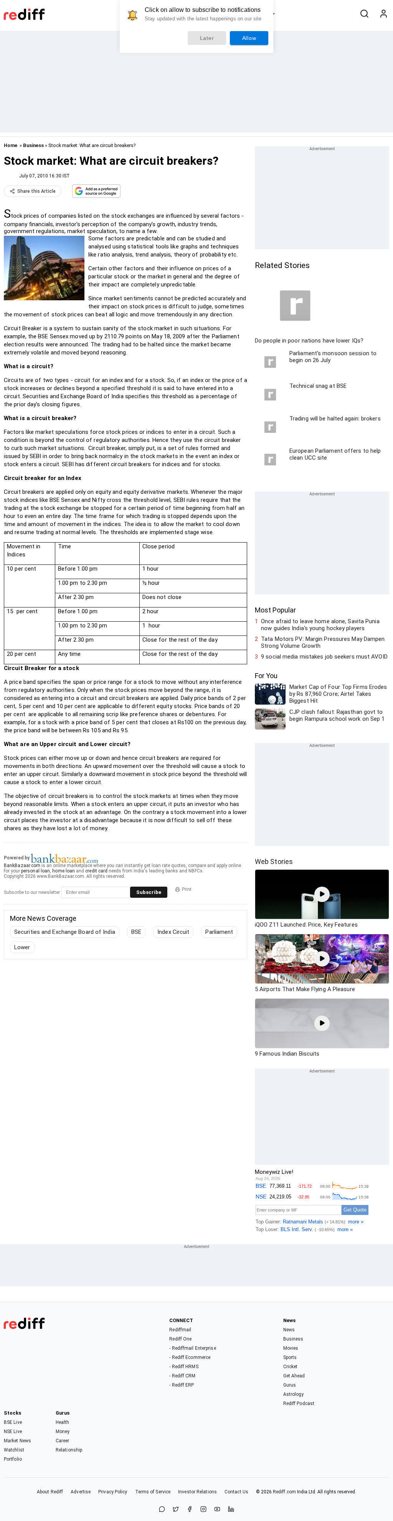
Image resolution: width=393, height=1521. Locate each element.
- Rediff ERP (181, 1385)
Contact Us (236, 1492)
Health (62, 1422)
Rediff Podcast (298, 1403)
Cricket (290, 1366)
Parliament (219, 931)
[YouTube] (217, 1509)
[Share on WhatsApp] (162, 1509)
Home (10, 145)
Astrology (293, 1394)
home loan (63, 871)
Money (63, 1431)
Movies (291, 1348)
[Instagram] (203, 1509)
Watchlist (14, 1450)
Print (187, 889)
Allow (249, 38)
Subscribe (148, 892)
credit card (96, 871)
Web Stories (274, 861)
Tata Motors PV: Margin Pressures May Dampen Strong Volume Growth (323, 642)
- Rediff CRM (182, 1376)
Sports (290, 1357)
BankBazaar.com (22, 865)
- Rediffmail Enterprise (192, 1348)
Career (62, 1440)
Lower (22, 947)
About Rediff (50, 1492)
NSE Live (13, 1431)
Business (33, 145)
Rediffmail (180, 1329)
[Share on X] (176, 1509)
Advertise (81, 1492)
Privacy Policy (112, 1492)
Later (207, 38)
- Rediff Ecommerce (189, 1357)
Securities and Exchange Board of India (64, 931)
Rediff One (180, 1339)
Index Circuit (173, 931)
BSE (136, 931)
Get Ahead (294, 1376)
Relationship (69, 1450)
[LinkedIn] (231, 1509)
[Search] (364, 14)
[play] (322, 894)
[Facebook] (190, 1509)
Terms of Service (153, 1492)
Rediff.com (284, 1492)
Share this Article (36, 191)
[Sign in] (383, 14)
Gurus (289, 1385)
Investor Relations (197, 1492)
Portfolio (13, 1459)
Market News (17, 1440)
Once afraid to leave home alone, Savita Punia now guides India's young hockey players (320, 625)
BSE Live (13, 1422)
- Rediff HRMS (183, 1366)
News (289, 1329)
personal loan (35, 871)
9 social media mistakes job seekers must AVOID (324, 656)
